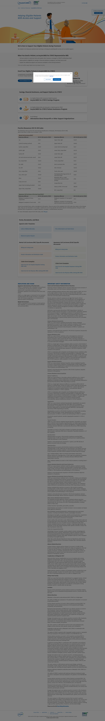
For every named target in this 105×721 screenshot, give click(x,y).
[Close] (71, 73)
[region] (53, 77)
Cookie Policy (51, 76)
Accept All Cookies (57, 79)
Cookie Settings (48, 79)
